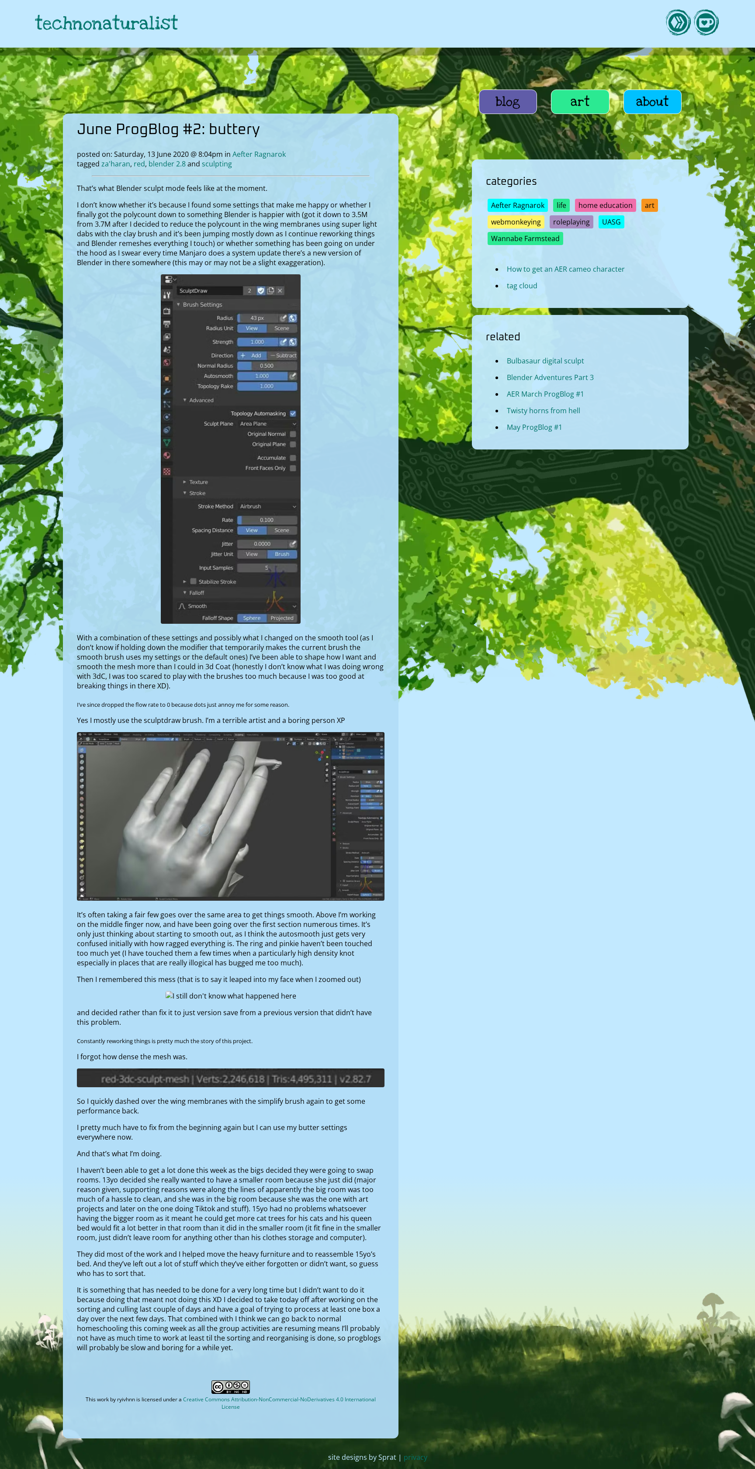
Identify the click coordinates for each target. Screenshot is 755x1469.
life (561, 205)
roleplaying (571, 222)
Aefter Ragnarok (259, 154)
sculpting (217, 164)
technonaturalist (106, 23)
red (139, 164)
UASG (611, 222)
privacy (415, 1457)
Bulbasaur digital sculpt (545, 361)
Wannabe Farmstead (525, 238)
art (580, 101)
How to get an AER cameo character (566, 269)
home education (605, 205)
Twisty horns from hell (543, 410)
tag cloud (522, 285)
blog (508, 101)
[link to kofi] (706, 24)
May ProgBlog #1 (534, 427)
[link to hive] (678, 24)
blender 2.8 (167, 164)
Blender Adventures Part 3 (550, 377)
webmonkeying (516, 222)
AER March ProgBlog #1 (545, 394)
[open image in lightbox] (230, 621)
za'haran (115, 164)
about (652, 101)
